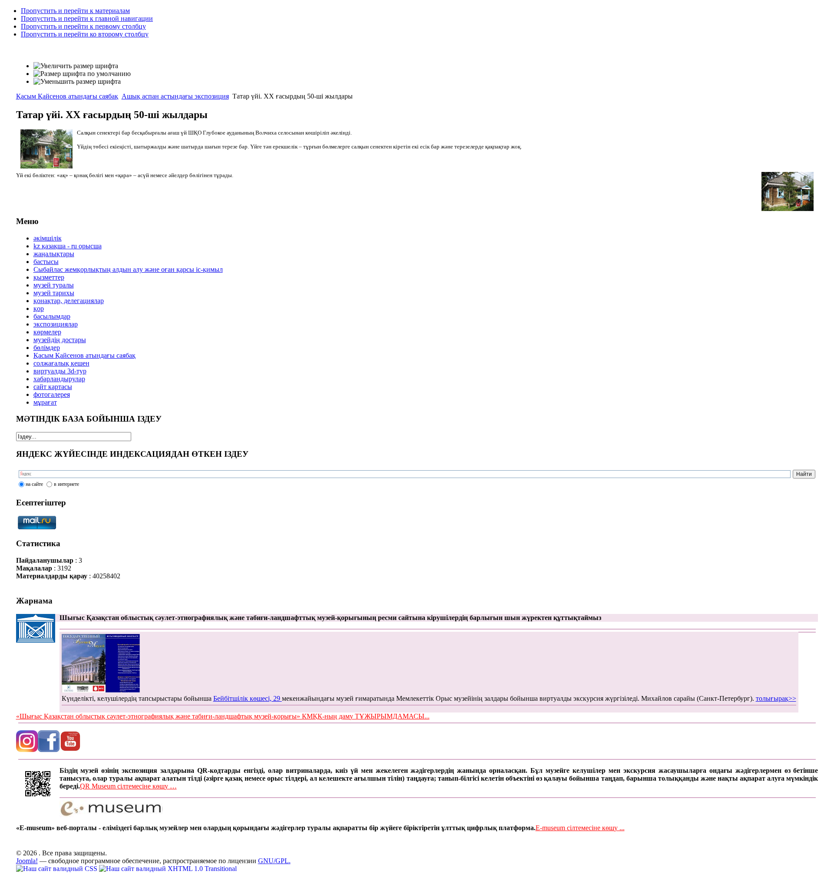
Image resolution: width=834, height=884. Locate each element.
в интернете (66, 484)
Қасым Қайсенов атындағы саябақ (67, 96)
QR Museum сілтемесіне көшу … (128, 786)
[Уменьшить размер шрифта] (77, 82)
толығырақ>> (776, 698)
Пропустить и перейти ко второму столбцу (85, 34)
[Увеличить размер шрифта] (75, 66)
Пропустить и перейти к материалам (75, 10)
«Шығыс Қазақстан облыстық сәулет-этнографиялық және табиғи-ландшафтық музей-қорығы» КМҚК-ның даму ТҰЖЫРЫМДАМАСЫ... (223, 716)
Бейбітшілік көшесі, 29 (247, 698)
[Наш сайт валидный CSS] (57, 868)
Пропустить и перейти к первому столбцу (83, 26)
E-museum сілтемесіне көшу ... (580, 827)
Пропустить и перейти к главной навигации (87, 18)
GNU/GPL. (274, 860)
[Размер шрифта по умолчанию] (82, 74)
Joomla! (27, 860)
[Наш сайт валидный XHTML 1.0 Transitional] (168, 868)
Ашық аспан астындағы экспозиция (175, 96)
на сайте (34, 484)
